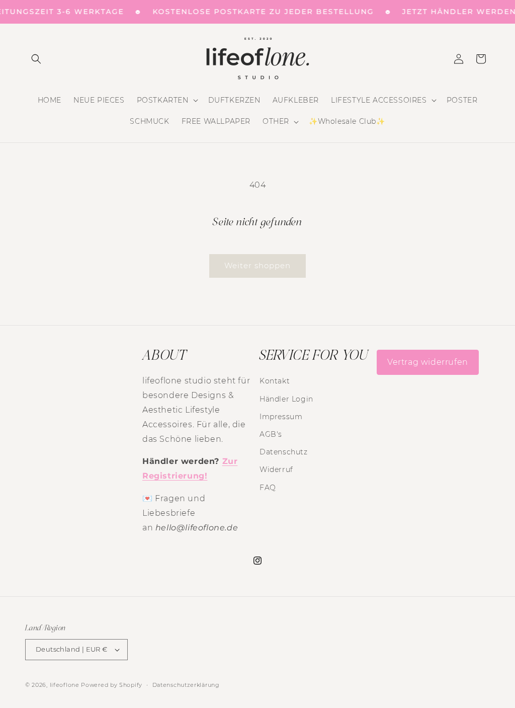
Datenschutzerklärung (186, 684)
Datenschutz (284, 451)
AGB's (271, 434)
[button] (36, 59)
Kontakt (275, 380)
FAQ (268, 487)
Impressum (281, 416)
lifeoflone (64, 684)
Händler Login (286, 399)
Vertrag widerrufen (427, 362)
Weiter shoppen (257, 265)
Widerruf (276, 469)
